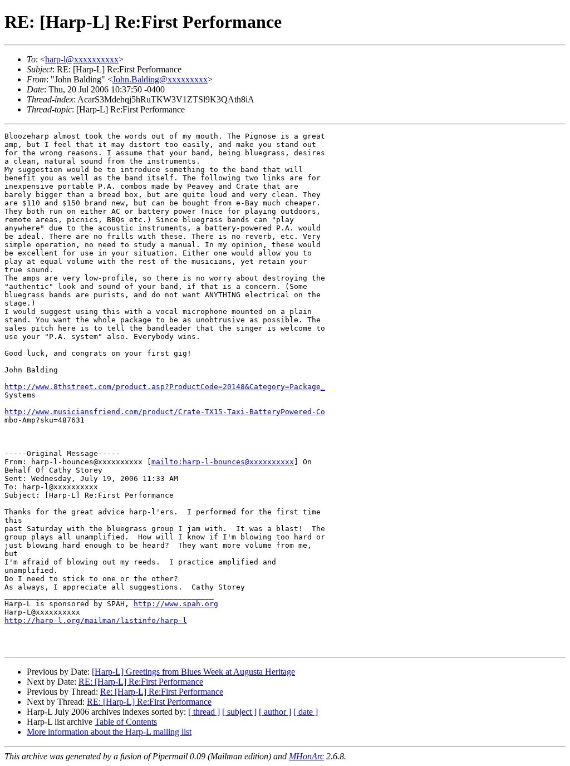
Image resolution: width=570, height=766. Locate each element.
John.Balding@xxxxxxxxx (160, 79)
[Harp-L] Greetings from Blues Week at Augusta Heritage (193, 671)
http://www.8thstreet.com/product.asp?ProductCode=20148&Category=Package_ (164, 386)
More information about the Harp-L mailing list (109, 731)
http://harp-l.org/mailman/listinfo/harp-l (95, 620)
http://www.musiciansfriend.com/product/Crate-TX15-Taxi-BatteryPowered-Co (164, 411)
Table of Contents (126, 721)
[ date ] (305, 711)
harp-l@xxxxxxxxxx (82, 59)
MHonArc (306, 756)
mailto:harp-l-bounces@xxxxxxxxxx (222, 462)
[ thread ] (204, 711)
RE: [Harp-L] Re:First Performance (140, 681)
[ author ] (275, 711)
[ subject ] (239, 711)
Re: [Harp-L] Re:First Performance (161, 691)
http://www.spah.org (176, 604)
